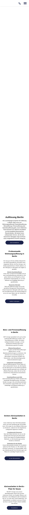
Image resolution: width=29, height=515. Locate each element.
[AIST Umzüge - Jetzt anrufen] (20, 3)
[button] (25, 3)
